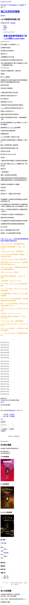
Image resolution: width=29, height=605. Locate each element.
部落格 (5, 27)
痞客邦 (10, 410)
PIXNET (7, 582)
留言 (13, 410)
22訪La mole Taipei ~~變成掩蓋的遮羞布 (13, 244)
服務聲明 (16, 584)
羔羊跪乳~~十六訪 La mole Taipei (11, 313)
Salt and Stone (11, 127)
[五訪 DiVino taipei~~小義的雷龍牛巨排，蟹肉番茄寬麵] (6, 295)
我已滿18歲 (3, 602)
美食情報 (12, 23)
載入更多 (3, 421)
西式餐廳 (12, 416)
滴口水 (2, 402)
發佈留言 (3, 430)
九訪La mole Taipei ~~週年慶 (9, 272)
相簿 (5, 26)
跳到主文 (3, 15)
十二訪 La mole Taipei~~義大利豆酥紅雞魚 (14, 259)
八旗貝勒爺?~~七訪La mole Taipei (11, 281)
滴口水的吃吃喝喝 (10, 11)
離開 (9, 602)
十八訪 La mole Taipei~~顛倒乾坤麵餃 (12, 321)
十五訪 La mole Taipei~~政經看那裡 (12, 251)
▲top (2, 419)
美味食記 (12, 414)
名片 (5, 29)
